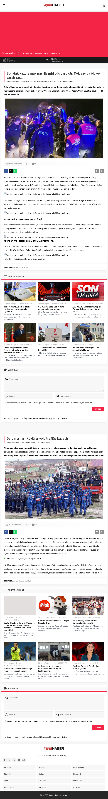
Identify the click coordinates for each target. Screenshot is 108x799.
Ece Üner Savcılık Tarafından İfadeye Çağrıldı (85, 667)
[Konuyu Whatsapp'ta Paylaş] (15, 171)
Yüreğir (26, 267)
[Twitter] (9, 760)
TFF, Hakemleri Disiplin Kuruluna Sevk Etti (52, 348)
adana (15, 267)
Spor (47, 304)
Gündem (17, 81)
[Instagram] (14, 760)
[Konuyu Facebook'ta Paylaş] (6, 171)
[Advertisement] (54, 30)
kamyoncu (23, 581)
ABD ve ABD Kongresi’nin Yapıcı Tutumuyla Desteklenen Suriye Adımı (86, 309)
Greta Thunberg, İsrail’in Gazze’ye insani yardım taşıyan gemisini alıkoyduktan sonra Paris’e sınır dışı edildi (19, 626)
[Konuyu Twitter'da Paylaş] (11, 171)
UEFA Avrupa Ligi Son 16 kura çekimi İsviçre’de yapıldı (51, 308)
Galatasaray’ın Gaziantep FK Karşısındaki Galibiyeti (85, 621)
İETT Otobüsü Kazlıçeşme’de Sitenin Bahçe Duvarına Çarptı (45, 53)
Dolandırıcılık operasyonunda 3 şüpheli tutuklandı (86, 348)
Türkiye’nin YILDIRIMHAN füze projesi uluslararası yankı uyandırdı (17, 309)
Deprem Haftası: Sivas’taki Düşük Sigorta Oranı (53, 621)
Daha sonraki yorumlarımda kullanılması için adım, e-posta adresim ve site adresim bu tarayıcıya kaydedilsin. (50, 403)
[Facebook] (5, 760)
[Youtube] (19, 760)
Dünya (6, 617)
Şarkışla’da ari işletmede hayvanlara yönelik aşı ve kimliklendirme (49, 668)
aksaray (16, 581)
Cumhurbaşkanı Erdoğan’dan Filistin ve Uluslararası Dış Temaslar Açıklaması (17, 349)
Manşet (13, 304)
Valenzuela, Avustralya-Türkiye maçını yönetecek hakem (18, 669)
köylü (29, 581)
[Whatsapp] (24, 760)
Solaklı (20, 267)
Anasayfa (10, 81)
